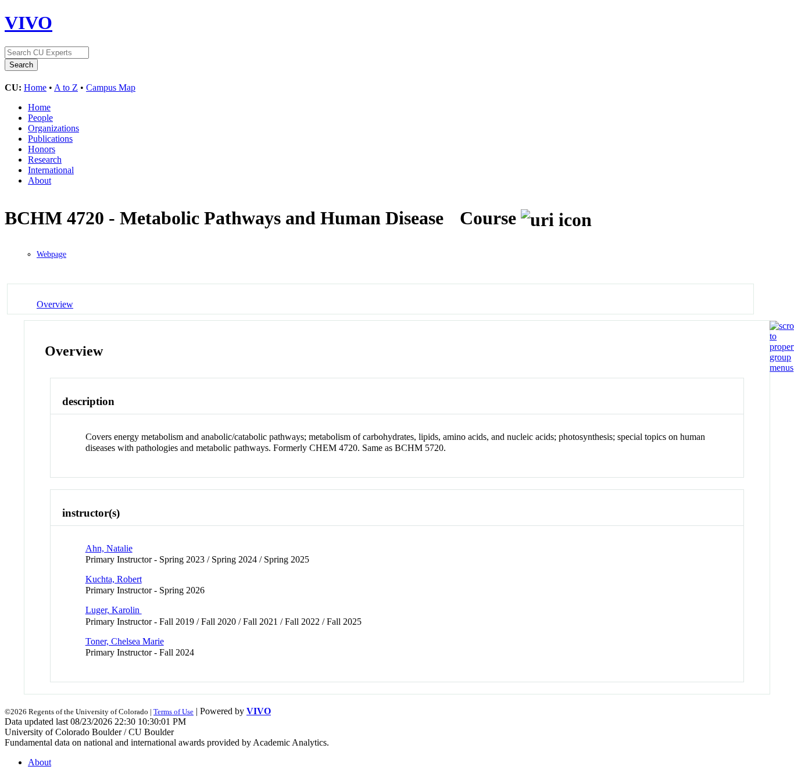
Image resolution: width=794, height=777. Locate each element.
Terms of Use (173, 711)
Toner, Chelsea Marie (124, 641)
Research (45, 159)
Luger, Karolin (113, 610)
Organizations (53, 128)
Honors (41, 149)
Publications (50, 139)
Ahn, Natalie (109, 548)
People (40, 118)
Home (35, 87)
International (51, 170)
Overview (55, 304)
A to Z (66, 87)
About (39, 180)
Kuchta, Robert (113, 579)
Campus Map (110, 87)
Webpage (51, 254)
